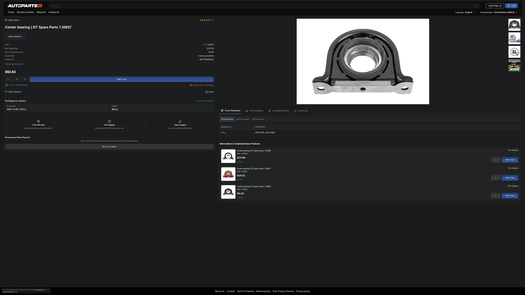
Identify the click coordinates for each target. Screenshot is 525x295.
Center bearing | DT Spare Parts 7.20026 (254, 186)
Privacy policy (303, 291)
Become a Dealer (25, 12)
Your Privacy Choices (283, 291)
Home (11, 12)
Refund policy (263, 291)
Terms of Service (245, 291)
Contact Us (53, 12)
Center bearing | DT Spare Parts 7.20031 (254, 168)
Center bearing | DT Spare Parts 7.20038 (254, 151)
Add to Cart (510, 160)
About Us (41, 12)
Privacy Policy (39, 290)
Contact (231, 291)
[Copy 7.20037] (205, 45)
